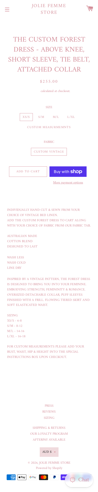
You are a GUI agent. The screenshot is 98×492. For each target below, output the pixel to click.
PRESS (49, 406)
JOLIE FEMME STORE (49, 9)
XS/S (26, 117)
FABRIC (49, 142)
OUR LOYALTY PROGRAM (49, 434)
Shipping (34, 91)
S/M (41, 117)
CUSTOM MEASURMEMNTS (49, 127)
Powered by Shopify (49, 468)
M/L (56, 117)
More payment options (68, 182)
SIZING (49, 418)
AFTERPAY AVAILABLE (49, 440)
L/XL (71, 117)
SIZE (49, 107)
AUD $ (47, 452)
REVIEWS (49, 412)
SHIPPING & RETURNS (49, 428)
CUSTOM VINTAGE (49, 151)
